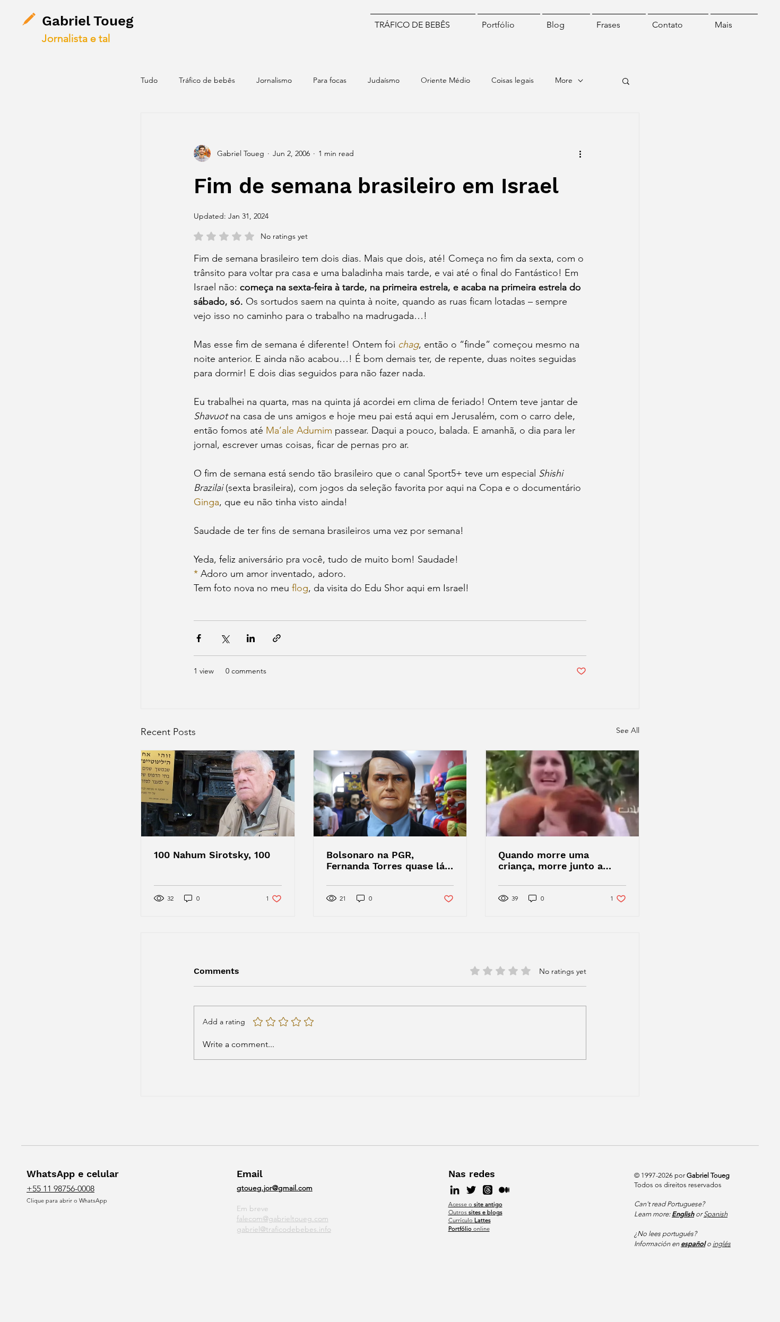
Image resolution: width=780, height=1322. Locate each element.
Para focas (329, 80)
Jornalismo (274, 80)
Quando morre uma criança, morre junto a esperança (550, 860)
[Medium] (504, 1189)
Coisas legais (512, 80)
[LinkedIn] (454, 1189)
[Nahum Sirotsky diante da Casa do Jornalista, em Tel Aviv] (217, 793)
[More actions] (580, 153)
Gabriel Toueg (88, 21)
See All (627, 730)
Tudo (149, 80)
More (564, 80)
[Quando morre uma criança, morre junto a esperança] (562, 793)
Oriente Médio (445, 80)
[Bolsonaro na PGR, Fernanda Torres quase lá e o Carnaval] (390, 793)
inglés (722, 1244)
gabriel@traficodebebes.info (284, 1229)
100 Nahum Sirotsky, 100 (212, 854)
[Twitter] (471, 1189)
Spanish (715, 1214)
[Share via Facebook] (199, 638)
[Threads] (487, 1189)
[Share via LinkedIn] (251, 638)
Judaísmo (384, 80)
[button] (734, 20)
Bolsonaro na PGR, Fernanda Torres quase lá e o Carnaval (389, 860)
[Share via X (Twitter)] (225, 638)
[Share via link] (277, 638)
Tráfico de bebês (207, 80)
